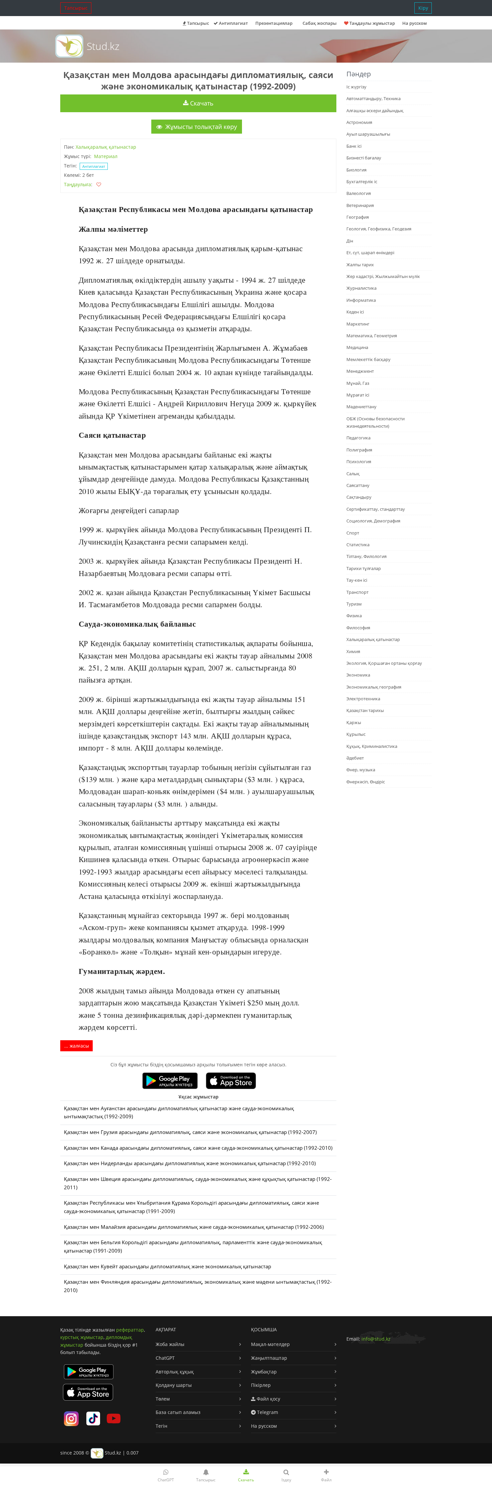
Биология (356, 170)
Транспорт (357, 592)
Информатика (361, 300)
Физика (354, 616)
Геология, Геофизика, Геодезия (378, 229)
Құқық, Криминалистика (371, 746)
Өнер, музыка (360, 770)
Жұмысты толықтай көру (200, 127)
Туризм (354, 604)
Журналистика (361, 288)
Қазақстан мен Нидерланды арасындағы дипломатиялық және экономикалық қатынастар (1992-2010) (190, 1163)
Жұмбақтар (264, 1371)
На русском (414, 23)
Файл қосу (267, 1399)
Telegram (267, 1412)
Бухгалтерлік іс (361, 182)
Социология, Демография (373, 521)
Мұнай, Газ (357, 383)
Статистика (358, 545)
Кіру (423, 8)
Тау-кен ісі (356, 580)
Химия (353, 651)
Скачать (201, 103)
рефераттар (130, 1330)
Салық (352, 474)
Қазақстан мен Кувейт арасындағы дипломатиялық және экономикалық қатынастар (167, 1266)
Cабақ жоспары (320, 23)
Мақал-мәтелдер (270, 1344)
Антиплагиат (233, 23)
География (357, 217)
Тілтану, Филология (366, 556)
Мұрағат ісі (357, 395)
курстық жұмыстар (81, 1337)
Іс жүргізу (356, 87)
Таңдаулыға (77, 184)
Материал (105, 156)
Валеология (358, 193)
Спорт (352, 533)
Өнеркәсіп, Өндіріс (365, 782)
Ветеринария (360, 205)
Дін (349, 241)
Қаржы (353, 722)
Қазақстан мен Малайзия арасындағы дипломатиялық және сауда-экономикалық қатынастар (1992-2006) (194, 1226)
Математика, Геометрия (371, 336)
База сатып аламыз (178, 1412)
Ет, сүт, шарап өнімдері (370, 253)
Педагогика (358, 438)
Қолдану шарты (174, 1385)
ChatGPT (165, 1358)
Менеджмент (360, 371)
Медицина (357, 347)
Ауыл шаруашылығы (368, 134)
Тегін (161, 1426)
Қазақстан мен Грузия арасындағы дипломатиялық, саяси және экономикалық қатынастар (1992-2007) (190, 1132)
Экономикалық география (373, 687)
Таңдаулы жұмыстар (371, 23)
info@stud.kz (376, 1339)
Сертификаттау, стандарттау (375, 509)
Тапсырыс (76, 8)
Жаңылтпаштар (269, 1358)
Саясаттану (358, 485)
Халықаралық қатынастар (106, 147)
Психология (358, 461)
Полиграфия (359, 450)
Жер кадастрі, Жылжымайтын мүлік (383, 276)
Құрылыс (355, 734)
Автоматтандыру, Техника (373, 98)
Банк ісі (353, 146)
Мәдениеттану (361, 407)
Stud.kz (103, 46)
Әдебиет (355, 758)
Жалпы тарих (360, 265)
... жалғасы (76, 1046)
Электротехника (363, 699)
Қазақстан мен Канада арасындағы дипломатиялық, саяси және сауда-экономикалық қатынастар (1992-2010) (198, 1147)
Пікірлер (261, 1385)
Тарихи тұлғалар (363, 568)
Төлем (163, 1399)
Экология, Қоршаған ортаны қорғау (384, 663)
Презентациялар (274, 23)
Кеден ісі (355, 312)
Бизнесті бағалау (363, 158)
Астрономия (359, 122)
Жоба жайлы (170, 1344)
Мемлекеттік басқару (368, 359)
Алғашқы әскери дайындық (374, 111)
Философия (358, 628)
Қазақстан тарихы (365, 710)
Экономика (358, 675)
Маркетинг (358, 324)
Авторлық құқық (175, 1371)
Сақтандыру (359, 497)
